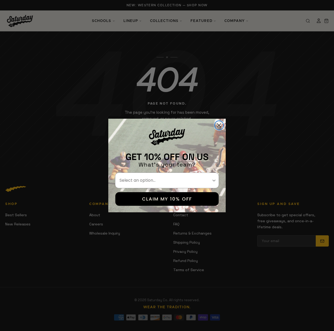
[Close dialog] (219, 125)
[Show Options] (214, 180)
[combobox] (165, 180)
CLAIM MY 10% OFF (167, 199)
